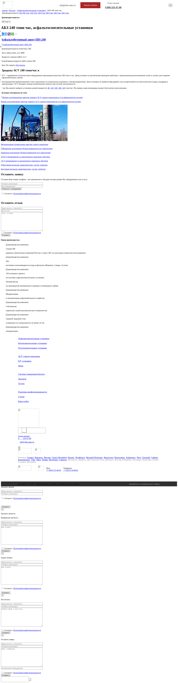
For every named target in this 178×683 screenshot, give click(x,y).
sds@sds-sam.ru (27, 442)
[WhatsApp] (12, 34)
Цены (20, 366)
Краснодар (108, 457)
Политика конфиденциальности (32, 392)
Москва (47, 457)
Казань (71, 457)
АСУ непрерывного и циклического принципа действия (24, 161)
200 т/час (49, 13)
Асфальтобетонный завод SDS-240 (23, 39)
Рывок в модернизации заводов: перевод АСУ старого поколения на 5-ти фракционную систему (41, 102)
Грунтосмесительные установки (32, 348)
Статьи (21, 396)
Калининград (24, 459)
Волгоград (53, 459)
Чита (139, 457)
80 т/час (26, 13)
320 (63, 88)
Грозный (146, 457)
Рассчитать (20, 65)
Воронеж (39, 457)
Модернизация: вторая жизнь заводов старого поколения (24, 144)
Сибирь (154, 457)
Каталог (12, 10)
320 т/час (65, 13)
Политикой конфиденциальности (27, 194)
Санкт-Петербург (59, 457)
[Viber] (9, 34)
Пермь (45, 459)
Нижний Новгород (94, 457)
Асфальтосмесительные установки (33, 338)
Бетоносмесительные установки (32, 343)
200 (59, 88)
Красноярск (119, 457)
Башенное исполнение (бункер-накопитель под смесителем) (26, 153)
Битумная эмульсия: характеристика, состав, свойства (23, 169)
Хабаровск (130, 457)
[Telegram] (5, 34)
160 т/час (41, 13)
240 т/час (57, 13)
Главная (4, 10)
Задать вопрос (24, 436)
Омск (38, 459)
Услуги (21, 383)
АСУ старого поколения (29, 356)
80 (49, 88)
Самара (30, 457)
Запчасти (22, 379)
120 (52, 88)
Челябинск (80, 457)
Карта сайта (23, 401)
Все (21, 13)
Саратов (62, 459)
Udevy (157, 484)
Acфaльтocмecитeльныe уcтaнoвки (31, 10)
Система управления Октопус (31, 374)
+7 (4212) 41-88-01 (70, 470)
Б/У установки (24, 361)
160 (55, 88)
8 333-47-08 (113, 7)
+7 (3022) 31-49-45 (53, 470)
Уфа (33, 459)
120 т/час (33, 13)
